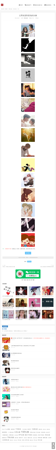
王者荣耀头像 (5, 440)
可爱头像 (25, 432)
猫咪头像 (45, 437)
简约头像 (19, 440)
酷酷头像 (31, 440)
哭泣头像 (38, 432)
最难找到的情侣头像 (33, 319)
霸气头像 (35, 440)
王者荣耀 (49, 437)
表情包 (23, 440)
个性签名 (18, 429)
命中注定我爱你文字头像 (7, 296)
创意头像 (44, 429)
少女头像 (16, 435)
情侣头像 (26, 18)
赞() (29, 253)
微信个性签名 (29, 435)
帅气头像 (21, 435)
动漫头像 (48, 429)
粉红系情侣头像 (19, 319)
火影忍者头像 (35, 437)
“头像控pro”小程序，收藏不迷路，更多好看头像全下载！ (23, 248)
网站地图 (34, 446)
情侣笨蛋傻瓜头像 (46, 307)
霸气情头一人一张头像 (20, 296)
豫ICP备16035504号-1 (29, 446)
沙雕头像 (25, 437)
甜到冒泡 (29, 261)
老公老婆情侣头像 (6, 319)
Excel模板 (7, 429)
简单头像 (15, 440)
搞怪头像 (16, 437)
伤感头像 (35, 429)
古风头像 (17, 432)
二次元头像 (24, 429)
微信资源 (48, 5)
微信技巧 (28, 5)
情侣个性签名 (41, 435)
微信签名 (35, 435)
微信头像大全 (38, 5)
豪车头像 (27, 440)
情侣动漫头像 (31, 296)
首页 (21, 5)
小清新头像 (10, 435)
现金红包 (11, 440)
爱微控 (2, 5)
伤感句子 (29, 429)
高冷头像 (40, 440)
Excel (3, 429)
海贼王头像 (30, 437)
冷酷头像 (40, 429)
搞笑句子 (21, 437)
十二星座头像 (11, 432)
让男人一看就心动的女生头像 (8, 266)
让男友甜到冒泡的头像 (28, 15)
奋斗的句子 (48, 432)
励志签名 (4, 432)
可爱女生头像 (32, 432)
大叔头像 (43, 432)
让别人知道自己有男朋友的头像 (47, 266)
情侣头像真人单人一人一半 (34, 307)
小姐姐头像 (5, 435)
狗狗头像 (40, 437)
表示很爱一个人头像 (20, 307)
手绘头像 (10, 437)
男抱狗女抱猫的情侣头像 (7, 307)
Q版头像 (13, 429)
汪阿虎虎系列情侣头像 (46, 319)
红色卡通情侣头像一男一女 (47, 296)
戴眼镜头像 (4, 437)
